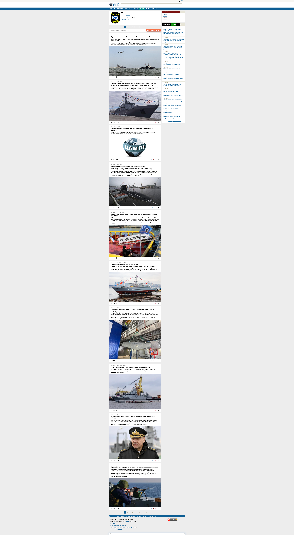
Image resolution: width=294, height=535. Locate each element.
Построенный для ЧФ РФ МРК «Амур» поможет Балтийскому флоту (130, 367)
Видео (148, 8)
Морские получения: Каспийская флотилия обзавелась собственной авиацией (133, 37)
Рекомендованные (125, 516)
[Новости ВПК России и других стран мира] (114, 6)
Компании (120, 8)
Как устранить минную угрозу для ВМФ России (124, 264)
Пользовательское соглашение (118, 525)
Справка (133, 516)
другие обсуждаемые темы (174, 121)
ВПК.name (126, 521)
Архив (110, 516)
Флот (128, 16)
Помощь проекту (153, 516)
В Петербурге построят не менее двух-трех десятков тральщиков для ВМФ (132, 309)
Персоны (165, 19)
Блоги (142, 8)
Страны (164, 20)
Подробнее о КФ (125, 19)
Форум (136, 8)
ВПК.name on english (115, 523)
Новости (112, 8)
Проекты (165, 17)
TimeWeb (120, 529)
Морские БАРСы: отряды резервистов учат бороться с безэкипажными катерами (134, 467)
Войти (182, 1)
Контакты (145, 516)
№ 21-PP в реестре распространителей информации (123, 527)
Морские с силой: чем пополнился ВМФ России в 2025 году (128, 166)
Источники (116, 516)
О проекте (139, 516)
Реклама (154, 8)
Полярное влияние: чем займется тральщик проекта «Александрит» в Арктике (133, 83)
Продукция (128, 8)
